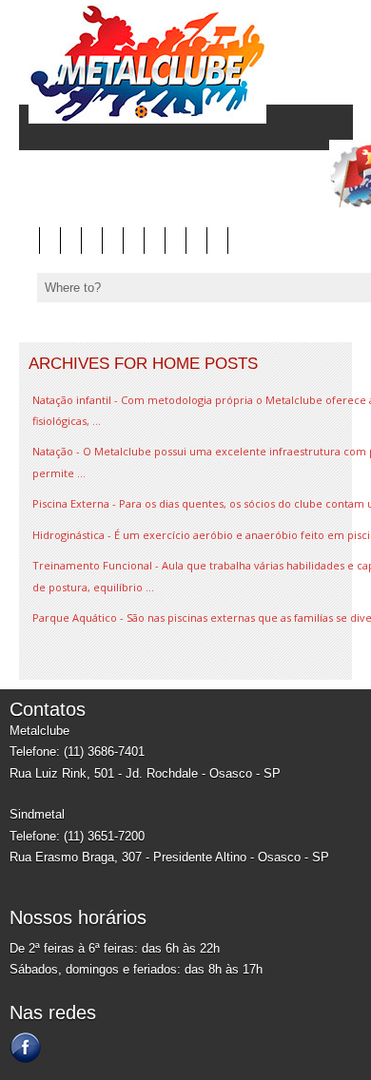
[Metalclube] (142, 119)
